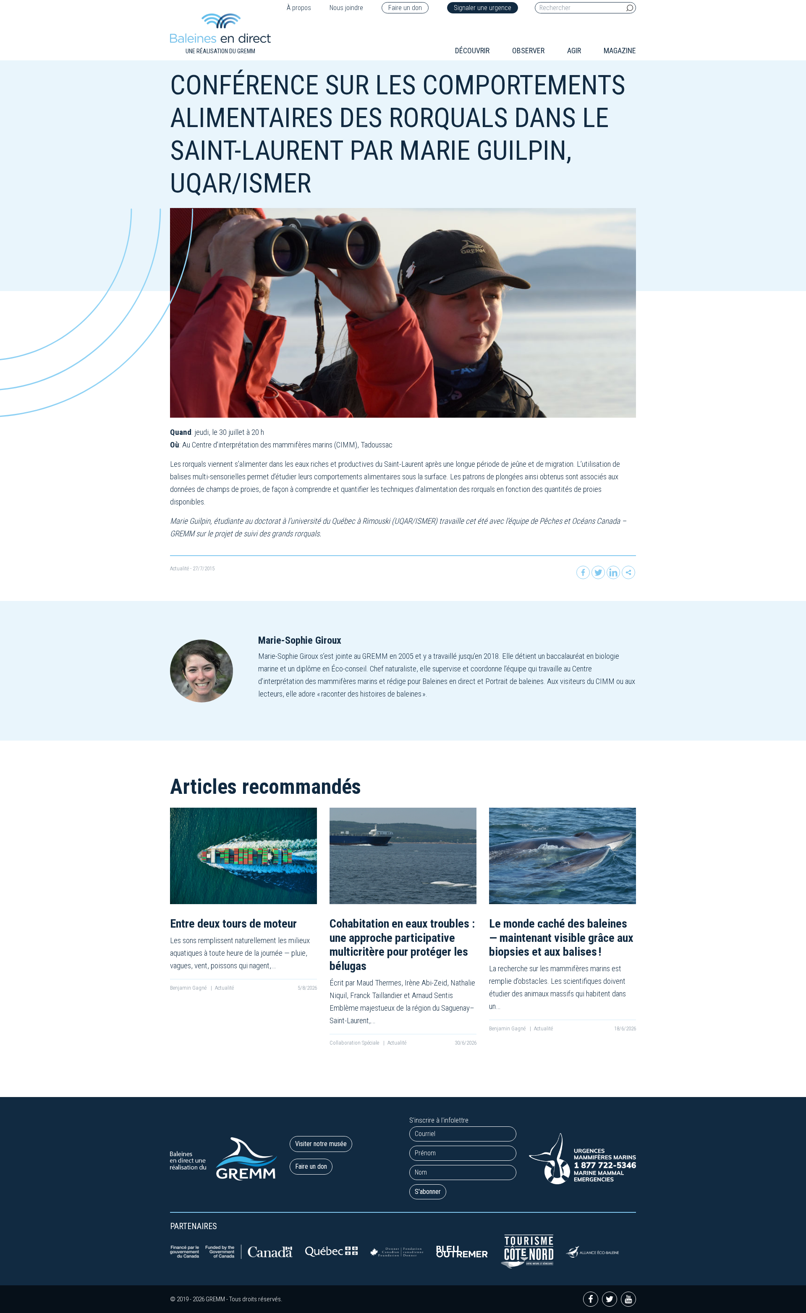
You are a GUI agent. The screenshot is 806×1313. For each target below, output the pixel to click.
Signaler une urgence (482, 8)
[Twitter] (598, 572)
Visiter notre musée (321, 1144)
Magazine (620, 50)
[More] (628, 572)
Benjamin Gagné (189, 988)
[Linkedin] (613, 572)
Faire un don (405, 8)
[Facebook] (583, 572)
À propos (299, 8)
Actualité (179, 568)
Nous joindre (346, 8)
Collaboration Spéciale (355, 1043)
